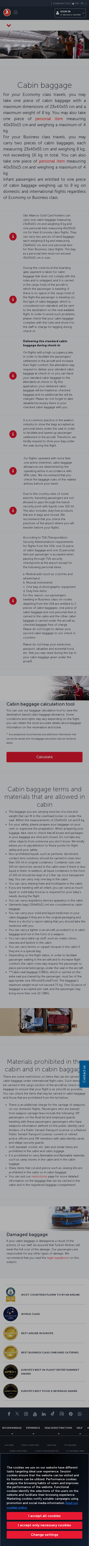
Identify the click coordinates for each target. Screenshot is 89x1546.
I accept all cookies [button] (44, 1516)
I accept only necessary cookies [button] (44, 1525)
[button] (44, 1535)
